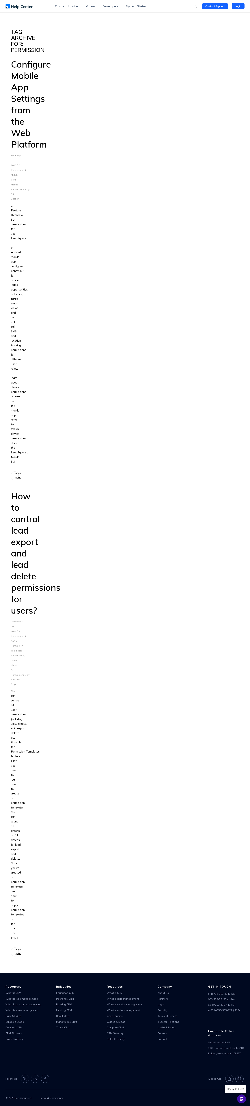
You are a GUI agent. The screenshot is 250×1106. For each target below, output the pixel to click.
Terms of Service (167, 1016)
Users (14, 660)
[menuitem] (66, 6)
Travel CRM (63, 1027)
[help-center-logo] (19, 6)
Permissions (17, 655)
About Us (163, 993)
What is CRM (13, 993)
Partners (163, 998)
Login (238, 6)
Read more (17, 475)
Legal (161, 1004)
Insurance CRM (65, 998)
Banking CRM (64, 1004)
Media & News (166, 1027)
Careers (162, 1033)
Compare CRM (13, 1027)
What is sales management (21, 1010)
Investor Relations (168, 1021)
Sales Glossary (14, 1039)
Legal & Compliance (52, 1098)
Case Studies (13, 1016)
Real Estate (63, 1016)
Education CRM (65, 993)
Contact (162, 1039)
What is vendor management (23, 1004)
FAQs (14, 641)
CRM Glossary (13, 1033)
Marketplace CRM (66, 1021)
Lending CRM (64, 1010)
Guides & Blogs (14, 1021)
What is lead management (21, 998)
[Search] (195, 6)
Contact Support (215, 6)
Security (162, 1010)
